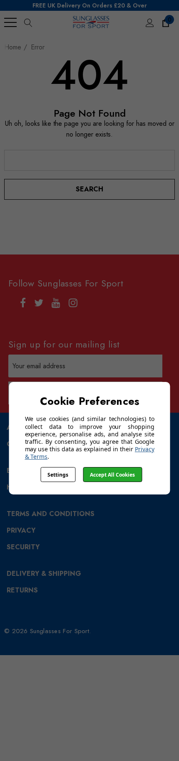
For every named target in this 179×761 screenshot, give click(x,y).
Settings (57, 474)
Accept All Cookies (112, 474)
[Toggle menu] (10, 22)
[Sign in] (149, 22)
